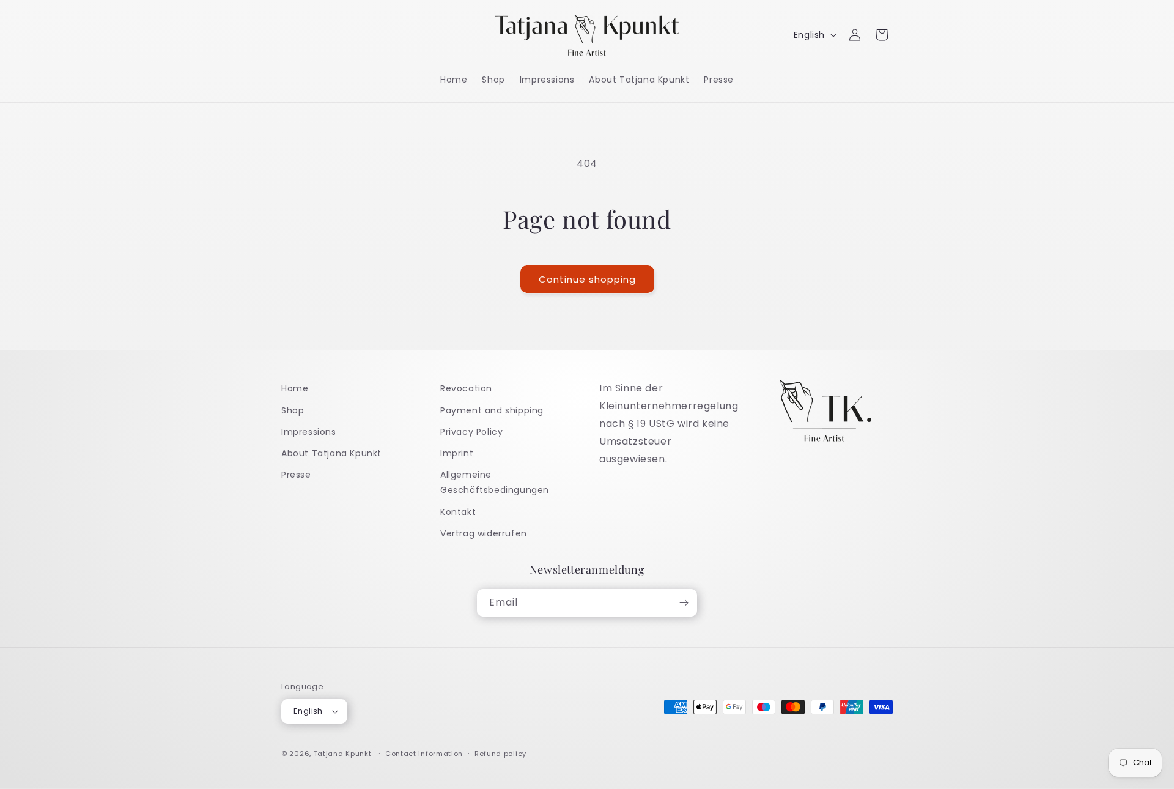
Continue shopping (587, 279)
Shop (292, 410)
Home (294, 388)
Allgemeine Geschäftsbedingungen (494, 482)
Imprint (456, 453)
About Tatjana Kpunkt (331, 453)
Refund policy (500, 753)
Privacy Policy (471, 432)
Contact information (424, 753)
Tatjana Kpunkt (343, 753)
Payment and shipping (492, 410)
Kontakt (458, 512)
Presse (296, 475)
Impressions (308, 432)
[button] (881, 34)
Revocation (466, 388)
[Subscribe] (683, 603)
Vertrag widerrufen (483, 533)
